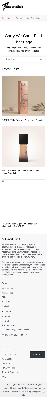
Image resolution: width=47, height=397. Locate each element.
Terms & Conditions (10, 372)
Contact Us (7, 359)
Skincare (6, 297)
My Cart (5, 321)
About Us (6, 363)
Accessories (7, 293)
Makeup (5, 306)
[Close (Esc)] (38, 2)
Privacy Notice (8, 368)
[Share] (33, 2)
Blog (4, 376)
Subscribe (37, 354)
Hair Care (6, 302)
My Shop (6, 317)
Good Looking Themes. (34, 388)
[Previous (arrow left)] (4, 198)
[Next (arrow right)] (42, 198)
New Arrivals (7, 288)
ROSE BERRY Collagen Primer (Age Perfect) (22, 120)
